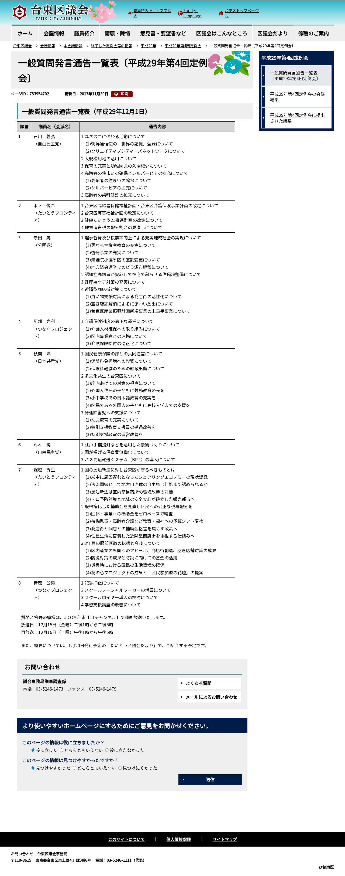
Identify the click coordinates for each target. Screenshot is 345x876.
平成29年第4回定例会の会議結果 (297, 97)
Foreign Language (192, 13)
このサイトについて (126, 839)
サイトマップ (225, 839)
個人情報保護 (179, 839)
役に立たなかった (127, 750)
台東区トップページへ (242, 13)
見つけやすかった (53, 768)
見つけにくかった (140, 768)
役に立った (46, 750)
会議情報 (47, 45)
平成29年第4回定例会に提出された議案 (297, 118)
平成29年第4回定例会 (183, 45)
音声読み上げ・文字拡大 (152, 13)
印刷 (124, 94)
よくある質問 (199, 683)
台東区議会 (22, 45)
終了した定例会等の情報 (111, 45)
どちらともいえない (83, 750)
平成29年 (148, 45)
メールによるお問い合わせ (211, 697)
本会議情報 (73, 45)
